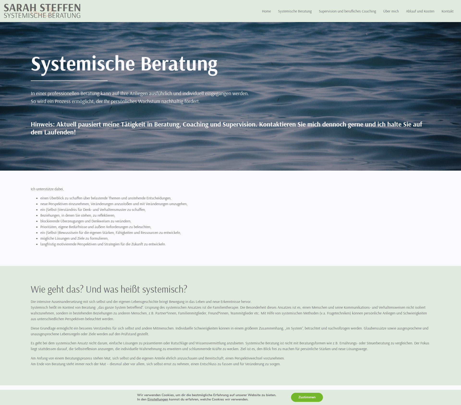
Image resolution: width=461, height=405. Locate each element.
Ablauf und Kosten (420, 11)
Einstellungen (157, 399)
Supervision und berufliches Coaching (347, 11)
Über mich (391, 11)
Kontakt (448, 11)
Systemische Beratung (295, 11)
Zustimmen (306, 397)
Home (266, 11)
